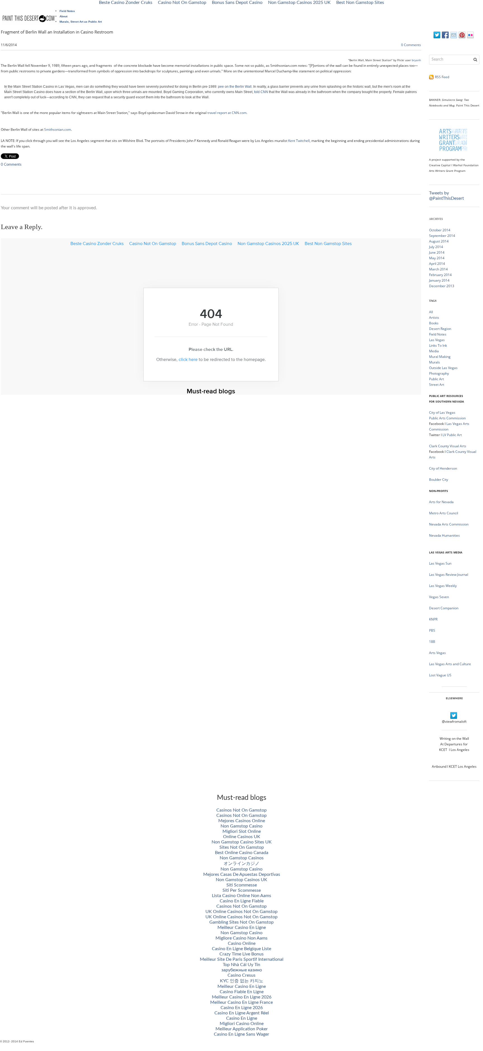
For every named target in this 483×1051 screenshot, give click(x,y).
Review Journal (457, 574)
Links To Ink (438, 345)
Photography (439, 373)
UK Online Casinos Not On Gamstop (241, 911)
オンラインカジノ (241, 863)
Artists (434, 317)
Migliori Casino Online (242, 1023)
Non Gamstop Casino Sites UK (242, 842)
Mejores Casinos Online (241, 821)
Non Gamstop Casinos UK (241, 880)
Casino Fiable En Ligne (242, 992)
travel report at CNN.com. (227, 112)
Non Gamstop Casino (241, 826)
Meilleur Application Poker (242, 1029)
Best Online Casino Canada (241, 852)
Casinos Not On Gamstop (241, 810)
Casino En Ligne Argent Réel (241, 1013)
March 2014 (438, 269)
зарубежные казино (241, 970)
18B (432, 641)
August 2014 (439, 241)
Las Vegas (437, 339)
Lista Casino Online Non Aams (241, 895)
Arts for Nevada (441, 502)
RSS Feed (442, 77)
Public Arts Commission (447, 418)
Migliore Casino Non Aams (241, 938)
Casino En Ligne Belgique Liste (241, 949)
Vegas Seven (439, 597)
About (63, 16)
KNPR (433, 619)
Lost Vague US (440, 675)
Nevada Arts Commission (448, 524)
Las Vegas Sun (440, 563)
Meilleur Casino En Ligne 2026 (241, 997)
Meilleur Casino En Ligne (241, 927)
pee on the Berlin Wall (235, 87)
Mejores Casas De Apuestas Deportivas (241, 874)
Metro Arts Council (443, 513)
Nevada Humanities (444, 535)
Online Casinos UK (241, 836)
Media (434, 351)
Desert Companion (443, 608)
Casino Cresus (241, 975)
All (431, 312)
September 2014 (442, 235)
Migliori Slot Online (241, 831)
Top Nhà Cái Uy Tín (241, 964)
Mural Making (440, 356)
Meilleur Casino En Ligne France (241, 1002)
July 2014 (436, 246)
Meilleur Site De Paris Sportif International (241, 959)
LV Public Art (452, 434)
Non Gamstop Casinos (242, 858)
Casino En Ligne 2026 (242, 1007)
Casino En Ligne (241, 1018)
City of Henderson (443, 468)
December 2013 (441, 286)
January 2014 (439, 280)
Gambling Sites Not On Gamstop (241, 922)
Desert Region (440, 328)
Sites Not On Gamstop (241, 847)
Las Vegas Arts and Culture (450, 664)
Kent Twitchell (299, 140)
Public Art (436, 379)
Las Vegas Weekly (443, 585)
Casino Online (241, 943)
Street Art (436, 384)
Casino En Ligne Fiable (242, 901)
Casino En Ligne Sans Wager (241, 1034)
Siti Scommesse (241, 885)
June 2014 (436, 252)
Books (434, 323)
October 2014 (439, 230)
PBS (432, 630)
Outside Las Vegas (443, 367)
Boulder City (438, 479)
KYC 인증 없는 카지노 (241, 981)
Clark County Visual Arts (447, 446)
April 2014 (437, 263)
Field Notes (67, 11)
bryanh (416, 60)
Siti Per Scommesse (241, 890)
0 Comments (411, 44)
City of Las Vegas (442, 412)
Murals (434, 362)
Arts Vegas (437, 652)
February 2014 (440, 274)
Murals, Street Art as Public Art (81, 21)
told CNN (261, 92)
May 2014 (436, 258)
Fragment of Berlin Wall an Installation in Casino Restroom (57, 32)
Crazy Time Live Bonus (241, 954)
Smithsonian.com (57, 129)
